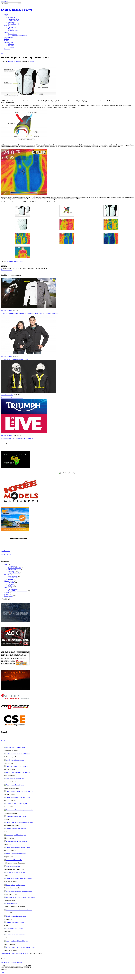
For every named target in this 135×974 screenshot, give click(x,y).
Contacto (7, 49)
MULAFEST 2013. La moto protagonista (11, 962)
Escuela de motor (21, 916)
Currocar (14, 903)
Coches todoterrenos (24, 754)
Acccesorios (11, 17)
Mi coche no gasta (22, 803)
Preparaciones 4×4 (13, 20)
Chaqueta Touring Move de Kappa (14, 359)
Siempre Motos (19, 779)
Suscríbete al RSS (6, 554)
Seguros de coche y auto (27, 897)
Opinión (6, 40)
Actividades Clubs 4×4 (14, 19)
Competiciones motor (26, 810)
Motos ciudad (18, 860)
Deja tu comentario (6, 270)
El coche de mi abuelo (25, 910)
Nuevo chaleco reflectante (12, 398)
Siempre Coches (20, 747)
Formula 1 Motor (21, 816)
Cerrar (2, 972)
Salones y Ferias (13, 30)
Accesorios (11, 566)
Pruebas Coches (12, 27)
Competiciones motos (26, 822)
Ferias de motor (19, 785)
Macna (22, 261)
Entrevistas (11, 45)
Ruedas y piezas (20, 885)
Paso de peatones (21, 853)
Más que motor (8, 42)
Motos (6, 32)
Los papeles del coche (25, 891)
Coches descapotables (25, 878)
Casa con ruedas (20, 935)
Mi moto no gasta (21, 835)
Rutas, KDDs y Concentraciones (17, 35)
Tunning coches (20, 872)
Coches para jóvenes (24, 797)
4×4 (5, 564)
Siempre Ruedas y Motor (16, 9)
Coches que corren (22, 766)
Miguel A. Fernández (13, 61)
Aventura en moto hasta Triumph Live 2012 (17, 438)
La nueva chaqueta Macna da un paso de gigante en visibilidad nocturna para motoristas (29, 313)
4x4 (5, 16)
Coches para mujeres (24, 847)
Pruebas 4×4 (11, 22)
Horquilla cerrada (21, 828)
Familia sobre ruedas (24, 772)
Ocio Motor (16, 866)
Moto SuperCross (21, 841)
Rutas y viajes (8, 37)
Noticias (6, 39)
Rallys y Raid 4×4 (13, 24)
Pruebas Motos (12, 34)
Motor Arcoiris (19, 928)
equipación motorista (13, 261)
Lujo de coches (19, 760)
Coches (6, 25)
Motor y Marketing (22, 941)
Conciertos (11, 47)
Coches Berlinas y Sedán (28, 791)
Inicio (6, 14)
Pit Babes (11, 44)
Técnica (10, 29)
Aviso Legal (26, 953)
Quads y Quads (19, 922)
